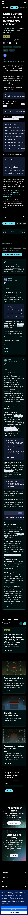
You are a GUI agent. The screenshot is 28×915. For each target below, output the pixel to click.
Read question (8, 650)
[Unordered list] (20, 231)
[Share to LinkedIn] (10, 43)
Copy (20, 512)
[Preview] (22, 232)
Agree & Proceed (14, 906)
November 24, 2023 (13, 361)
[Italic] (5, 231)
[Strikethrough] (8, 231)
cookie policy (19, 901)
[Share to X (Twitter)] (4, 43)
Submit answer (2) (8, 223)
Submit (9, 791)
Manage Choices (14, 912)
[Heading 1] (15, 231)
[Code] (7, 232)
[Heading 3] (18, 231)
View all (6, 623)
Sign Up (6, 691)
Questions (14, 7)
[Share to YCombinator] (13, 43)
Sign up (14, 855)
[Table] (5, 232)
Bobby (9, 278)
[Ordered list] (21, 231)
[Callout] (3, 232)
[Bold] (3, 231)
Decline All (14, 909)
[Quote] (23, 231)
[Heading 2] (17, 231)
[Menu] (25, 2)
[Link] (10, 231)
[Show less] (23, 278)
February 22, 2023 (13, 280)
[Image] (12, 231)
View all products (14, 823)
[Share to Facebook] (7, 43)
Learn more (7, 724)
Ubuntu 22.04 (14, 28)
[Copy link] (16, 43)
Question (6, 36)
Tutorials (5, 7)
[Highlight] (13, 231)
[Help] (24, 232)
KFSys (9, 359)
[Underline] (7, 231)
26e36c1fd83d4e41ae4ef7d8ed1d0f (13, 61)
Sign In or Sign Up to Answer (12, 254)
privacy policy (14, 893)
